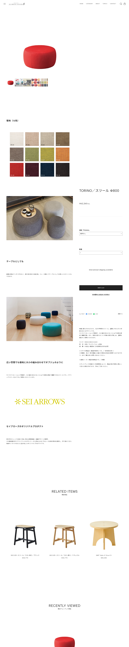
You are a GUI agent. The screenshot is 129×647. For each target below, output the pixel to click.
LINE (96, 314)
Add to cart (101, 288)
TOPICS (105, 3)
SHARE (90, 314)
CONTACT (113, 3)
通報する (120, 314)
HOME (81, 3)
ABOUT (98, 3)
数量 (80, 249)
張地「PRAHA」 (84, 230)
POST (83, 314)
